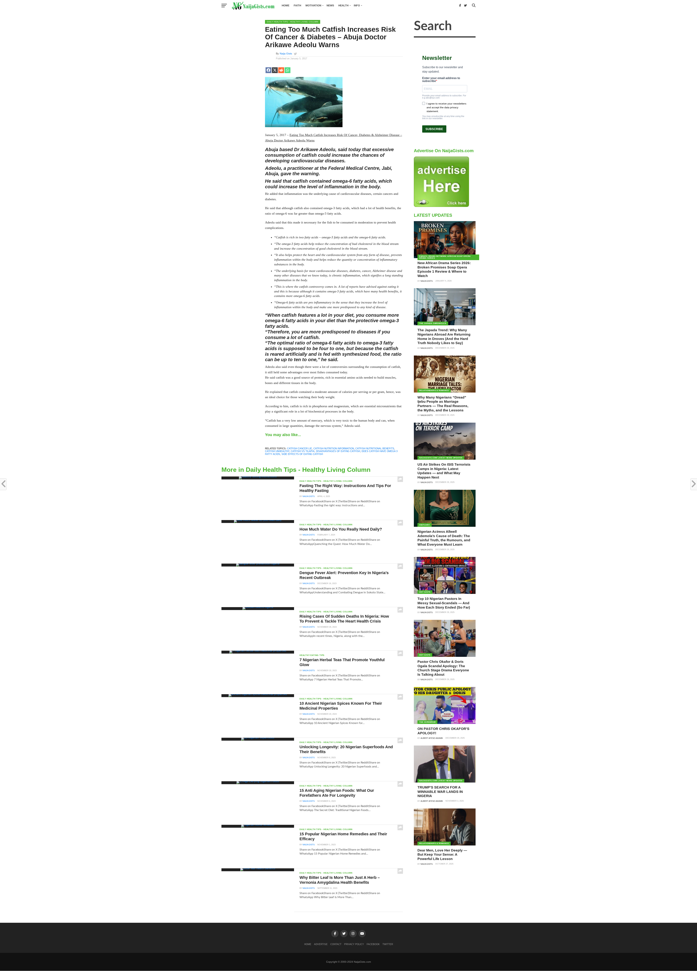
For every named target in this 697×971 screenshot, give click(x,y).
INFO (357, 5)
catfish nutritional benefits (374, 448)
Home (285, 5)
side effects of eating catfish (302, 454)
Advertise (321, 944)
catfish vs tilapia (303, 451)
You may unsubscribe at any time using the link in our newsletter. (443, 117)
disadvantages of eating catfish (338, 451)
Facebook (373, 944)
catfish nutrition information (333, 448)
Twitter (387, 944)
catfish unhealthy (277, 451)
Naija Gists (286, 53)
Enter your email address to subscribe (441, 80)
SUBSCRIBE (434, 129)
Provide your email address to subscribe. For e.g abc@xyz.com (444, 97)
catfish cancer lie (299, 448)
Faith (297, 5)
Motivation (313, 5)
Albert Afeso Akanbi (432, 738)
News (330, 5)
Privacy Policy (354, 944)
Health (343, 5)
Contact (335, 944)
